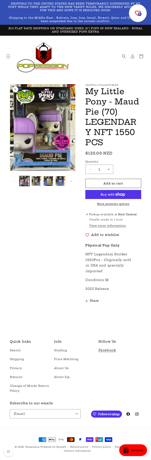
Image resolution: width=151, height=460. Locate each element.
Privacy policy (101, 446)
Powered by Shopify (53, 446)
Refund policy (79, 446)
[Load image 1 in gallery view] (24, 181)
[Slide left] (14, 181)
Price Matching (66, 359)
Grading (60, 350)
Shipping (17, 359)
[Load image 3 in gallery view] (48, 181)
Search (15, 350)
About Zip (62, 377)
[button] (8, 56)
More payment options (113, 203)
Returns (16, 377)
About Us (61, 368)
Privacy (16, 368)
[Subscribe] (76, 413)
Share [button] (94, 300)
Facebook (107, 350)
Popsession (32, 446)
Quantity (91, 161)
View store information (107, 225)
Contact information (77, 450)
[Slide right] (71, 181)
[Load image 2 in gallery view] (36, 181)
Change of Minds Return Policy (29, 388)
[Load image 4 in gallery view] (60, 181)
